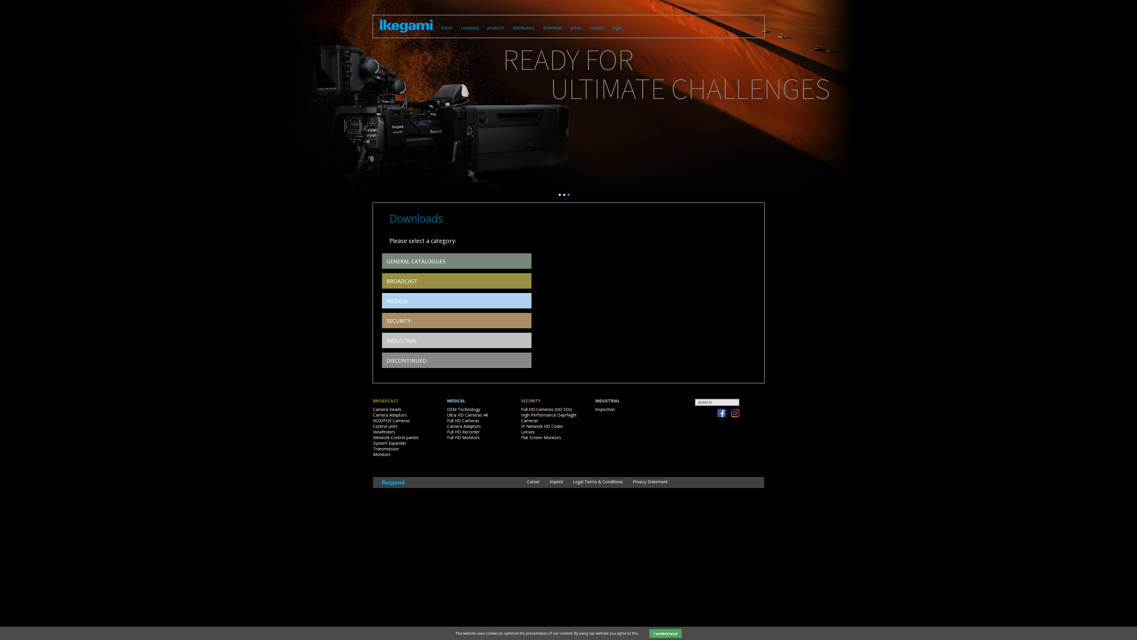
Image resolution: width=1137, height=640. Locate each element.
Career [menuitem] (533, 481)
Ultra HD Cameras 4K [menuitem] (467, 415)
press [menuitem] (576, 28)
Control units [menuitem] (385, 426)
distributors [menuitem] (523, 28)
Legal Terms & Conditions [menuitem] (598, 481)
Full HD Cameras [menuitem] (463, 420)
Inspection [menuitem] (605, 409)
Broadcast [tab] (401, 281)
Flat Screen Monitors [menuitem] (541, 437)
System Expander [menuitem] (389, 443)
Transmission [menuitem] (386, 449)
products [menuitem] (495, 28)
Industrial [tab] (401, 340)
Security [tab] (398, 321)
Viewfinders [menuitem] (384, 432)
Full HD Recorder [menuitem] (463, 432)
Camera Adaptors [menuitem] (390, 415)
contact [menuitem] (597, 28)
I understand (665, 633)
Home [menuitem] (446, 28)
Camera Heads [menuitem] (387, 409)
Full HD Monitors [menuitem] (463, 437)
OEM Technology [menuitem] (463, 409)
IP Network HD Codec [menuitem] (542, 426)
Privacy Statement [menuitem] (650, 481)
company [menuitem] (470, 28)
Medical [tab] (397, 301)
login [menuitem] (617, 28)
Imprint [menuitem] (556, 481)
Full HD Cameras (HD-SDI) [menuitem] (546, 409)
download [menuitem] (552, 28)
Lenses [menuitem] (528, 432)
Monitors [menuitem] (382, 454)
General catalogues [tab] (416, 261)
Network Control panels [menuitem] (396, 437)
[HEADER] (406, 33)
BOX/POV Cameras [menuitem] (391, 420)
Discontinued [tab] (406, 360)
